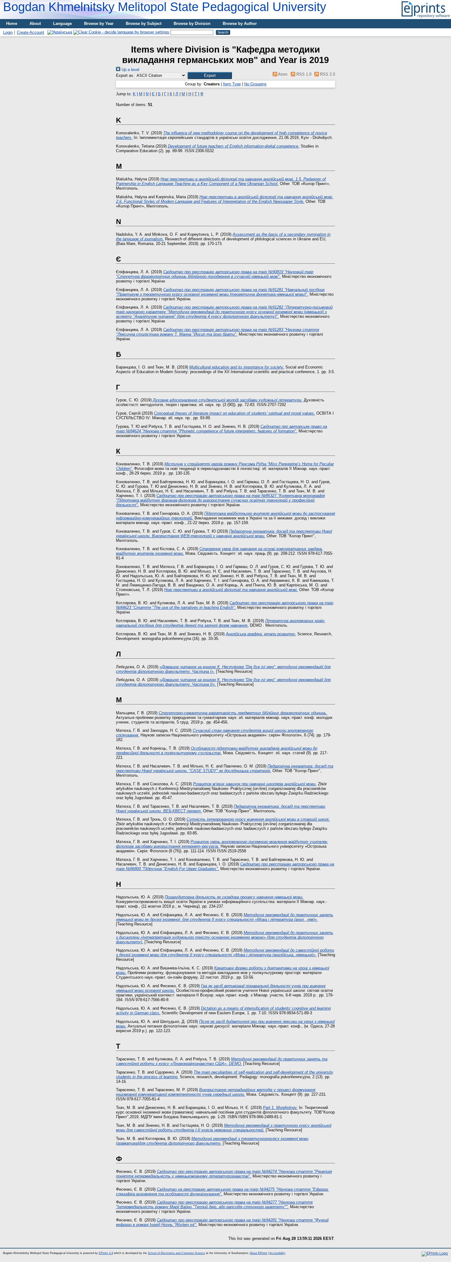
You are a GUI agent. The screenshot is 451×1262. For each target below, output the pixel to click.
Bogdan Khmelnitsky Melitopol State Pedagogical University (164, 7)
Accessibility (277, 1253)
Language (62, 23)
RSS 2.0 (327, 74)
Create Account (30, 32)
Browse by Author (240, 23)
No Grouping (255, 84)
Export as (124, 75)
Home (11, 23)
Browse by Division (192, 23)
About (35, 23)
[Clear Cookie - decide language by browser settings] (121, 32)
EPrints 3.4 (106, 1253)
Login (8, 32)
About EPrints (258, 1253)
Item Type (232, 84)
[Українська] (59, 32)
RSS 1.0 (303, 74)
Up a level (129, 69)
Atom (282, 74)
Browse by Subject (143, 23)
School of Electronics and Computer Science (176, 1253)
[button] (209, 75)
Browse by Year (99, 23)
